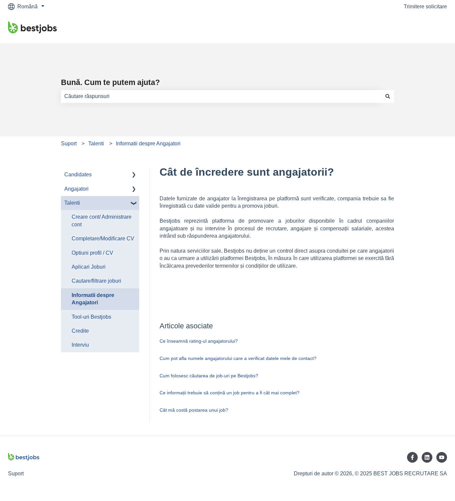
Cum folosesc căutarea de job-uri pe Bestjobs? (209, 375)
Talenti (96, 143)
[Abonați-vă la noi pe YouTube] (441, 457)
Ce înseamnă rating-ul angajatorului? (199, 341)
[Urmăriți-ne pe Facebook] (412, 457)
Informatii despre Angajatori (148, 143)
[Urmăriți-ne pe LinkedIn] (427, 457)
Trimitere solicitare (425, 6)
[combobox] (221, 96)
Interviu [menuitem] (80, 345)
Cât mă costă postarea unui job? (194, 410)
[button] (134, 175)
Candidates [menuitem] (78, 174)
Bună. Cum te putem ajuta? (110, 82)
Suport (69, 143)
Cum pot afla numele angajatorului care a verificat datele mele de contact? (238, 358)
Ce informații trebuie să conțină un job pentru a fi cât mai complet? (229, 392)
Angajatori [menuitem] (76, 189)
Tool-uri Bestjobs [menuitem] (91, 317)
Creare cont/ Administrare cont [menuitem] (102, 220)
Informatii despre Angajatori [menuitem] (93, 298)
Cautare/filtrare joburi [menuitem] (96, 281)
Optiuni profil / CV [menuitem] (92, 253)
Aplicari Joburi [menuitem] (89, 267)
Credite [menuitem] (80, 331)
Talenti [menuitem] (72, 203)
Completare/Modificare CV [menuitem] (103, 238)
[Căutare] (387, 96)
